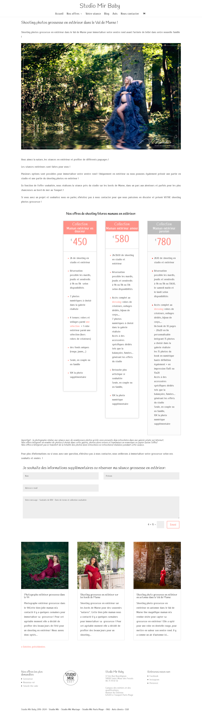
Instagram (154, 679)
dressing (116, 302)
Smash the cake (30, 686)
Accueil (59, 14)
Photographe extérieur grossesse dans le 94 (44, 596)
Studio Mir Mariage (70, 709)
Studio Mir (54, 709)
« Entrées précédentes (33, 646)
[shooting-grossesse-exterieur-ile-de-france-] (101, 148)
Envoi (173, 524)
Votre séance (93, 14)
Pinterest (154, 683)
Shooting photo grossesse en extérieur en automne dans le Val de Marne (156, 596)
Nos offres (73, 14)
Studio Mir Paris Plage (93, 709)
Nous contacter (130, 14)
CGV (127, 709)
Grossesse (28, 679)
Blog (106, 14)
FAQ (108, 709)
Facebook (154, 676)
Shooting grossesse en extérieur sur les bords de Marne (99, 596)
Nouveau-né (29, 682)
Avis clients (117, 709)
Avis (115, 14)
